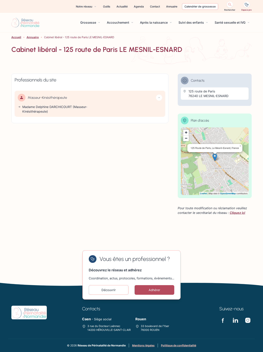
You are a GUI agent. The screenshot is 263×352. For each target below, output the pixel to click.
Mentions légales (143, 345)
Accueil (16, 37)
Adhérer (154, 290)
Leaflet (203, 193)
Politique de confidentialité (178, 345)
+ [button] (186, 132)
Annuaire (33, 37)
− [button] (186, 138)
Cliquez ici (237, 213)
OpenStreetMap (228, 193)
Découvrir (108, 290)
